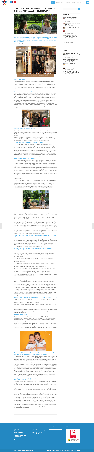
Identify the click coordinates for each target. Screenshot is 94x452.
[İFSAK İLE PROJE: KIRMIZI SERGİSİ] (93, 226)
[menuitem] (53, 2)
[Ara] (91, 2)
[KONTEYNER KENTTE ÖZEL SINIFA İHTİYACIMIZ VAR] (1, 226)
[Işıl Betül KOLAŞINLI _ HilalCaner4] (35, 24)
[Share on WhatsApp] (35, 416)
